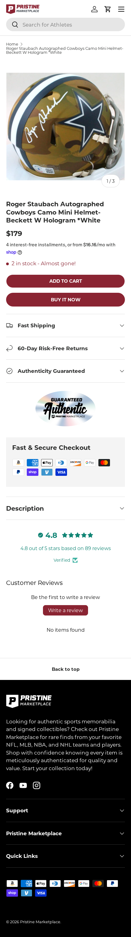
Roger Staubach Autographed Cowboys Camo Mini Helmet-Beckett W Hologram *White (64, 50)
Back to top (66, 669)
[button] (108, 9)
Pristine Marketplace (40, 921)
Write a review (65, 610)
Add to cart (65, 281)
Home (12, 44)
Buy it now (65, 299)
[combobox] (65, 24)
